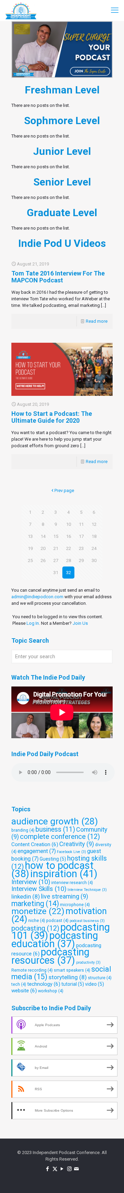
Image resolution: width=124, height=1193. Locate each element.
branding (22, 830)
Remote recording (32, 970)
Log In (33, 623)
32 (68, 572)
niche (36, 920)
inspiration (63, 874)
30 (94, 560)
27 (55, 560)
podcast (57, 920)
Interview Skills (38, 889)
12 (94, 524)
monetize (37, 911)
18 (94, 536)
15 (55, 536)
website (24, 991)
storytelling (68, 977)
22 (68, 548)
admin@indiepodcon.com (37, 596)
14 (43, 536)
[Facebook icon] (47, 1169)
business (55, 829)
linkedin (25, 896)
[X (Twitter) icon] (55, 1169)
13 (30, 536)
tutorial (72, 984)
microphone (75, 904)
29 (81, 560)
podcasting (35, 928)
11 (81, 524)
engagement (37, 851)
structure (100, 977)
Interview (30, 882)
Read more (96, 321)
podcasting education (54, 940)
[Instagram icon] (69, 1169)
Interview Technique (87, 890)
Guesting (53, 859)
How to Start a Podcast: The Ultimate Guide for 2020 (51, 417)
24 (94, 548)
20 (43, 548)
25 (30, 560)
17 (81, 536)
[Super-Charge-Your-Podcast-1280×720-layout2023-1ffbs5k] (62, 49)
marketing (35, 903)
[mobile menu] (115, 10)
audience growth (54, 821)
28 (68, 560)
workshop (50, 990)
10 (68, 524)
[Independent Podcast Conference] (21, 10)
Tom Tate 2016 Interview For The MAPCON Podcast (58, 277)
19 (30, 548)
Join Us (80, 623)
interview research (72, 882)
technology (43, 984)
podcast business (87, 921)
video (94, 984)
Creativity (76, 844)
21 (55, 548)
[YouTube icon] (62, 1169)
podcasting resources (50, 956)
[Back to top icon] (110, 1179)
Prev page (64, 490)
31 (55, 572)
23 (81, 548)
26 (43, 560)
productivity (88, 962)
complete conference (60, 836)
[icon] (76, 1169)
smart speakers (72, 970)
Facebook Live (71, 852)
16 (68, 536)
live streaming (64, 896)
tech (18, 984)
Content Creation (34, 844)
